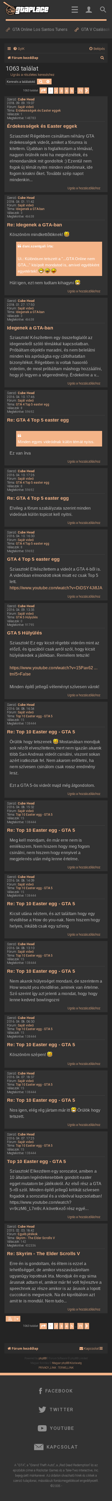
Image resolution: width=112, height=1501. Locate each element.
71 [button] (80, 90)
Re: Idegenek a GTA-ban (34, 224)
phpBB (42, 1358)
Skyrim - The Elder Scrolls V (35, 1238)
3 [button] (61, 90)
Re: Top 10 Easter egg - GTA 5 (41, 731)
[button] (43, 90)
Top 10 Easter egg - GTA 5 (34, 716)
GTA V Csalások (95, 29)
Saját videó (26, 107)
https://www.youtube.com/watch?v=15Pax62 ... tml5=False (53, 671)
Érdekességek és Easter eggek (38, 110)
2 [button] (56, 90)
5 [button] (72, 90)
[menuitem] (18, 48)
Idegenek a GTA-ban (30, 209)
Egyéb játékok (28, 1234)
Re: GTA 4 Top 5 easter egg (38, 420)
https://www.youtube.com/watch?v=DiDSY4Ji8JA (56, 588)
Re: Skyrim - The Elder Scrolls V (43, 1253)
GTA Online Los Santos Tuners (40, 29)
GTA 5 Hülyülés (27, 617)
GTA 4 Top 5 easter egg (32, 404)
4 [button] (66, 90)
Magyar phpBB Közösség (67, 1363)
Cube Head (26, 99)
